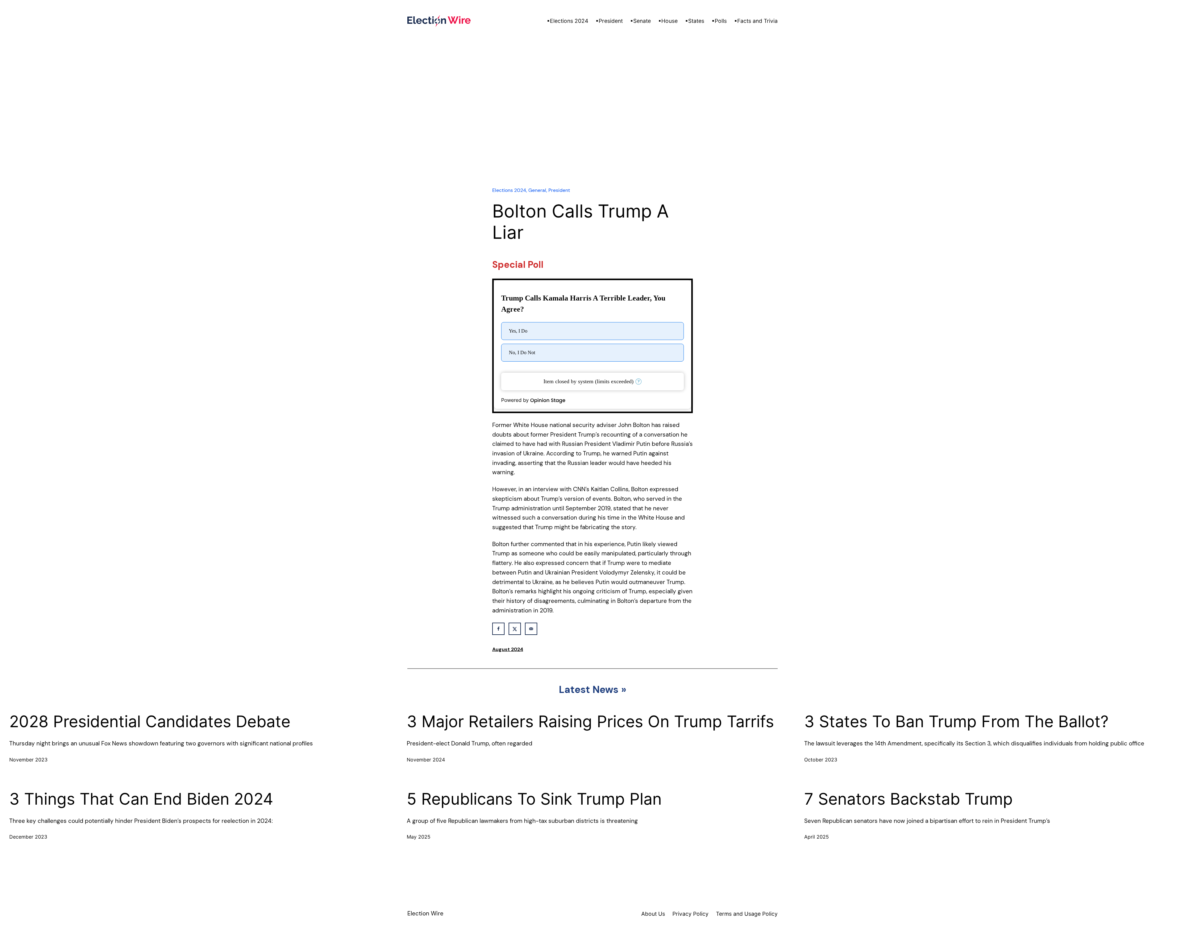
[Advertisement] (592, 126)
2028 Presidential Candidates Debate (149, 721)
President (559, 190)
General (537, 190)
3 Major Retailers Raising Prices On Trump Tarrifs (590, 721)
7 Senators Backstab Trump (908, 799)
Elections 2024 (509, 190)
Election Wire (425, 913)
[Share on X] (515, 629)
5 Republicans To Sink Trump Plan (534, 799)
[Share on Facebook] (498, 629)
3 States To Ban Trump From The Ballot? (956, 721)
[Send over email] (531, 629)
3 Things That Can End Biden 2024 (141, 799)
